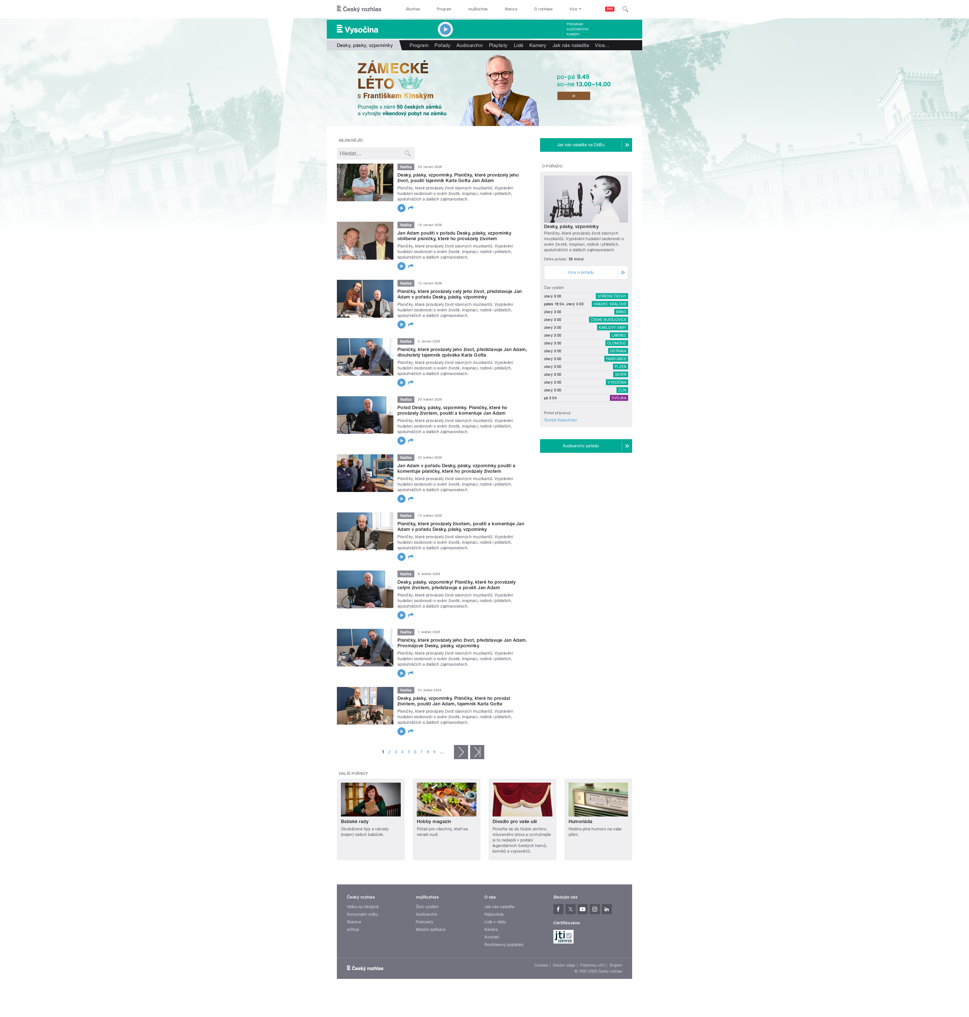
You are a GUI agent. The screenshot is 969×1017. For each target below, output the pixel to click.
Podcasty (425, 922)
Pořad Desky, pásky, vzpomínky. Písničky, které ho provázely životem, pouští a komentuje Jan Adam (452, 410)
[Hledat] (625, 9)
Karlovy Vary (612, 328)
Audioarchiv (577, 29)
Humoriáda (581, 821)
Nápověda (494, 914)
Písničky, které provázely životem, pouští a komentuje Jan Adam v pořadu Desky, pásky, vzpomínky (460, 526)
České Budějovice (608, 320)
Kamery (573, 34)
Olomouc (616, 343)
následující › (461, 752)
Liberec (619, 335)
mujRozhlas (478, 9)
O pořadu (552, 166)
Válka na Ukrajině (363, 906)
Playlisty (498, 45)
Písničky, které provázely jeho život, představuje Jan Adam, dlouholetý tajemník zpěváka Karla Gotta (462, 352)
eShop (353, 929)
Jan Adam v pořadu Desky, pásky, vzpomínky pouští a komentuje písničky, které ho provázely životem (456, 468)
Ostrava (618, 351)
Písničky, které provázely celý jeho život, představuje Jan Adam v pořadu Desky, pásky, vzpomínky (459, 294)
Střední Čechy (612, 296)
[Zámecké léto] (484, 88)
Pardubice (616, 359)
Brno (621, 312)
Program (444, 9)
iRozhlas (413, 9)
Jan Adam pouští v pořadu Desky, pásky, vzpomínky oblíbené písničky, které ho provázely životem (454, 235)
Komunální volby (362, 914)
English (616, 965)
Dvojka (619, 398)
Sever (620, 375)
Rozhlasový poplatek (503, 944)
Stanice (511, 9)
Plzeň (620, 367)
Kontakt (491, 937)
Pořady (442, 45)
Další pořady (353, 773)
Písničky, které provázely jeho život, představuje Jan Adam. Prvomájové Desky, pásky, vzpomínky (462, 642)
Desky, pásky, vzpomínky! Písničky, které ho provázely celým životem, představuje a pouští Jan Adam (456, 584)
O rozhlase (543, 9)
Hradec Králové (610, 304)
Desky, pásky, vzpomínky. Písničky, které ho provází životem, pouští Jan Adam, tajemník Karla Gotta (453, 701)
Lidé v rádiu (495, 922)
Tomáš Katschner (560, 420)
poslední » (477, 752)
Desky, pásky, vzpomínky (571, 226)
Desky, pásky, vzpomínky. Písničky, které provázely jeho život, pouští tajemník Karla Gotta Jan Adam (458, 177)
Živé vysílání (427, 906)
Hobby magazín (434, 821)
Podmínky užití (592, 965)
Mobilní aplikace (431, 929)
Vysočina (617, 382)
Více (602, 45)
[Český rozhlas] (359, 9)
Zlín (622, 390)
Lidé (518, 45)
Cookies (541, 965)
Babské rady (354, 821)
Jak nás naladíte (571, 45)
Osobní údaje (564, 965)
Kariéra (491, 929)
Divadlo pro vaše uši (515, 821)
